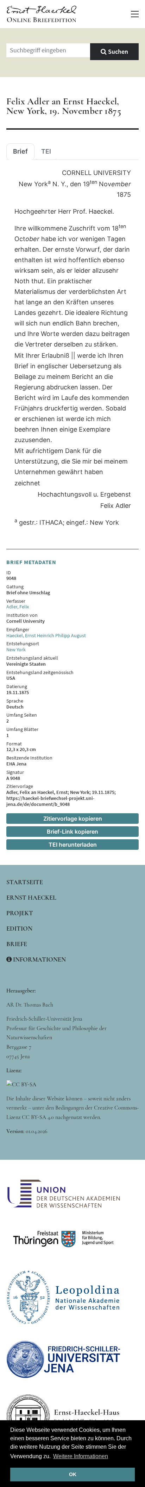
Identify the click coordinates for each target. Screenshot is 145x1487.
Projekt (19, 913)
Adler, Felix (17, 606)
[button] (135, 14)
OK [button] (72, 1474)
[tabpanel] (72, 348)
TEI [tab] (46, 151)
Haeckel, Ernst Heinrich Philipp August (46, 635)
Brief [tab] (20, 151)
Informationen (39, 959)
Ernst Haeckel (31, 897)
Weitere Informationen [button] (80, 1456)
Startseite (24, 882)
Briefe (16, 944)
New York (16, 649)
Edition (19, 928)
